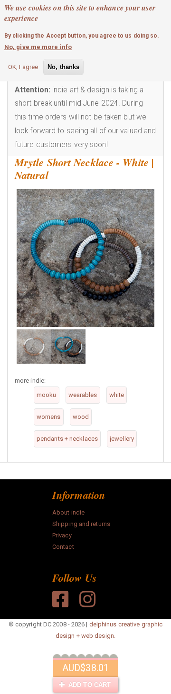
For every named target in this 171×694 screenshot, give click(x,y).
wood (81, 416)
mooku (47, 394)
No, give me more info (38, 46)
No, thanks (63, 66)
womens (49, 416)
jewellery (122, 438)
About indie (68, 512)
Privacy (62, 535)
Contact (63, 546)
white (116, 394)
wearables (82, 394)
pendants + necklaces (67, 438)
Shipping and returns (81, 523)
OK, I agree (23, 66)
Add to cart (88, 684)
